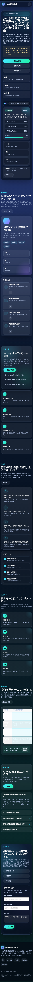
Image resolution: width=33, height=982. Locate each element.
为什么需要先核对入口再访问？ (12, 812)
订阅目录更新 (6, 211)
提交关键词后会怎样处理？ (10, 830)
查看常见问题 (25, 749)
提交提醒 (10, 926)
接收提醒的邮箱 (8, 904)
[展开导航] (29, 4)
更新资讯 (17, 960)
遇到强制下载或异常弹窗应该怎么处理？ (14, 824)
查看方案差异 (10, 370)
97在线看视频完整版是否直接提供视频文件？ (14, 795)
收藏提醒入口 (17, 71)
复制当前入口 (10, 871)
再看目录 (8, 881)
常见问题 (24, 960)
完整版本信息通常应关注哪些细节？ (13, 818)
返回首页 (8, 876)
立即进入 (8, 175)
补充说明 (6, 913)
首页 (3, 960)
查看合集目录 (17, 61)
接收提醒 (5, 482)
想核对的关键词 (8, 895)
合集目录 (9, 960)
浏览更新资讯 (17, 66)
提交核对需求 (6, 702)
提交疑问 (9, 786)
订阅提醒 (4, 964)
